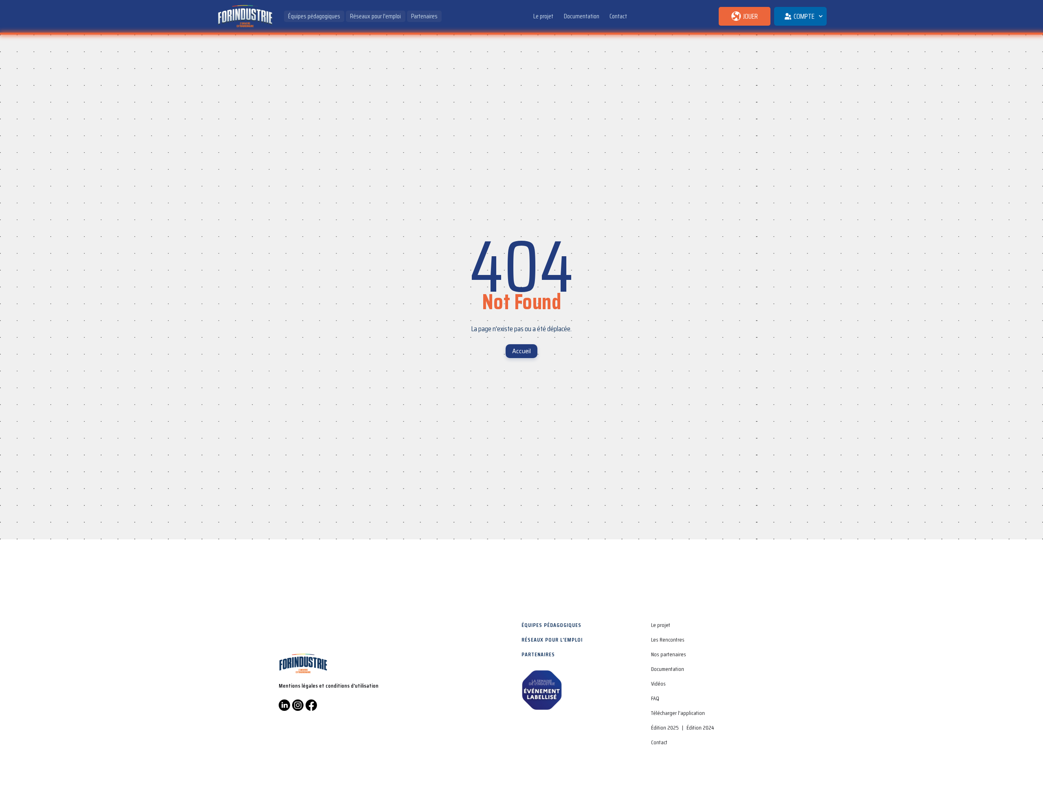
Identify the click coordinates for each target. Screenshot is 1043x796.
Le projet (543, 16)
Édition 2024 (700, 727)
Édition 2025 (665, 727)
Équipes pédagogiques (314, 16)
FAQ (655, 698)
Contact (618, 16)
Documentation (581, 16)
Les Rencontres (667, 639)
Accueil (521, 350)
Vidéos (658, 683)
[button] (800, 16)
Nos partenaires (668, 654)
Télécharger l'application (678, 713)
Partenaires (424, 16)
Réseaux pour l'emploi (375, 16)
